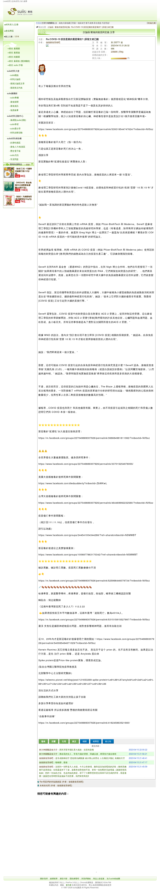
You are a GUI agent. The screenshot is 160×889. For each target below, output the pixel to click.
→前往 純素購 (13, 56)
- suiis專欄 (14, 97)
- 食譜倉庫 (13, 110)
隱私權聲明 (74, 878)
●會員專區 (9, 30)
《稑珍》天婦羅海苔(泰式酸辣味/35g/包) (23, 197)
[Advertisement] (97, 10)
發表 (43, 741)
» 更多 (27, 164)
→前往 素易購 (13, 48)
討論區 (50, 27)
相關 (84, 741)
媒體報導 (54, 878)
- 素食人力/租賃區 (17, 146)
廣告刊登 (63, 878)
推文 (74, 741)
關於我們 (44, 878)
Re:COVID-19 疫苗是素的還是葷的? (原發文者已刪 (92, 27)
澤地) (121, 51)
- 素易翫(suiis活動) (17, 119)
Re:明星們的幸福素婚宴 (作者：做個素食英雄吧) (61, 781)
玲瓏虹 (39, 23)
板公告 (108, 741)
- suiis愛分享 (15, 128)
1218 (17, 36)
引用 (64, 741)
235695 (114, 51)
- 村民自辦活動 (15, 132)
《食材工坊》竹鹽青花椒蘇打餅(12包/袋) (23, 171)
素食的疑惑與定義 (62, 27)
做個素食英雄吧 (46, 758)
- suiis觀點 (14, 75)
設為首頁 (15, 1)
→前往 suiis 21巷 (15, 65)
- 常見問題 (13, 159)
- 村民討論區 (14, 79)
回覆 (54, 741)
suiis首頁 (7, 1)
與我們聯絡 (86, 878)
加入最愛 (23, 1)
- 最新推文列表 (15, 87)
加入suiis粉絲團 (113, 878)
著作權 (69, 885)
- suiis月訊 (14, 155)
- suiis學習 (14, 124)
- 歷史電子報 (14, 150)
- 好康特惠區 (14, 142)
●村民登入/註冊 (11, 24)
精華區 (96, 741)
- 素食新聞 (13, 101)
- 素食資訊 (13, 105)
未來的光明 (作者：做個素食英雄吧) (55, 785)
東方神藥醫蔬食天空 (48, 749)
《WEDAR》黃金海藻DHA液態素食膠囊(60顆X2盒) (23, 185)
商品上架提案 (98, 878)
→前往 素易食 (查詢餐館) (18, 60)
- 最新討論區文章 (17, 83)
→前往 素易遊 (13, 52)
